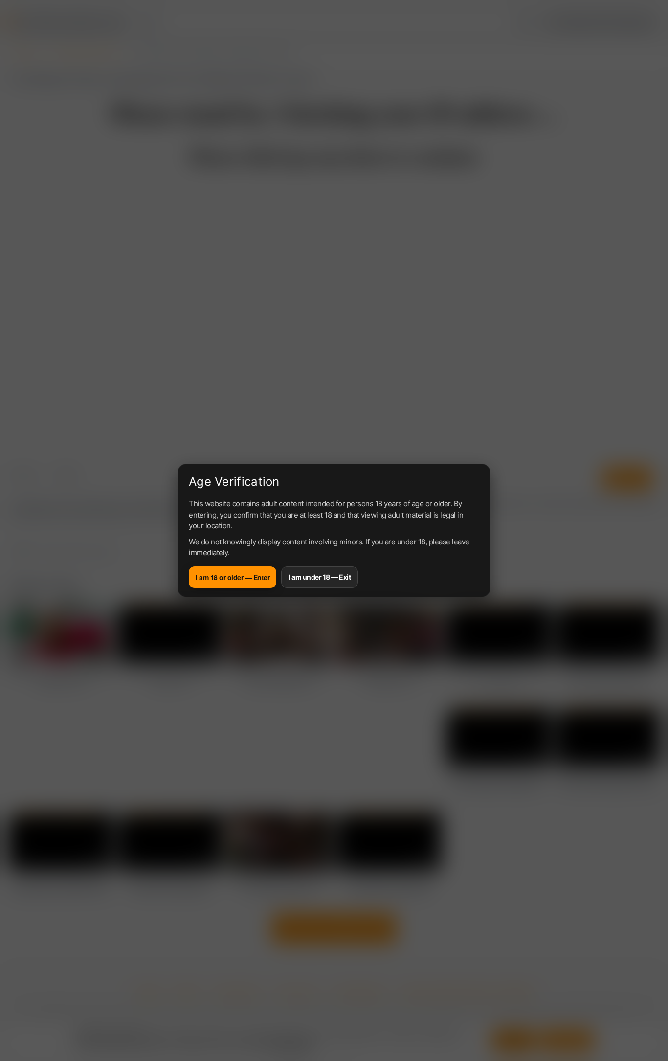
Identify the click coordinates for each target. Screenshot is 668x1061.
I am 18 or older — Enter (232, 577)
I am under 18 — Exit (320, 577)
